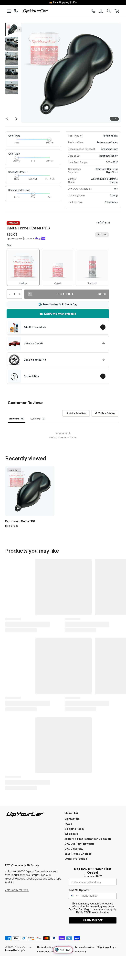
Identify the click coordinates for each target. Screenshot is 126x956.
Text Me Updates (79, 890)
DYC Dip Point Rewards (79, 843)
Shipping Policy (74, 828)
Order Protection (76, 858)
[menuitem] (93, 819)
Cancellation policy (75, 951)
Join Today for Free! (17, 889)
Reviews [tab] (14, 418)
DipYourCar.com (22, 947)
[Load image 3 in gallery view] (11, 58)
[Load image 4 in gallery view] (11, 72)
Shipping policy (105, 947)
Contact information (49, 951)
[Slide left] (7, 119)
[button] (109, 11)
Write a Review (106, 413)
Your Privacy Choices (78, 853)
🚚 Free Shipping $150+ (63, 2)
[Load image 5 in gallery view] (11, 87)
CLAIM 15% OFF (93, 920)
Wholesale (71, 833)
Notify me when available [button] (60, 313)
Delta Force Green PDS (20, 521)
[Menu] (9, 11)
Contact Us (72, 818)
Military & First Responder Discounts (88, 838)
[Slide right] (16, 119)
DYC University (74, 848)
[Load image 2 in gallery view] (11, 44)
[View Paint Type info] (81, 136)
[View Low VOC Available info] (90, 189)
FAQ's (68, 823)
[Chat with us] (16, 11)
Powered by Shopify (15, 950)
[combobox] (74, 896)
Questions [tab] (35, 418)
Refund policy (45, 947)
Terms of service (84, 947)
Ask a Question (77, 413)
